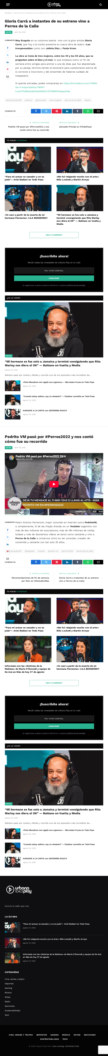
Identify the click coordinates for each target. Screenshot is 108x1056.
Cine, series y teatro (14, 979)
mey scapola (55, 100)
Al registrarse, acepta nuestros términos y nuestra (54, 285)
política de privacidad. (76, 285)
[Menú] (8, 4)
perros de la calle (73, 100)
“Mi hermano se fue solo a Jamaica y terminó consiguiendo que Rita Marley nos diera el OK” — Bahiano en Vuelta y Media (79, 219)
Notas (8, 32)
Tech (7, 1015)
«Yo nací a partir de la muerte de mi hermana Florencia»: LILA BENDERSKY (26, 216)
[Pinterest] (7, 69)
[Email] (7, 76)
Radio (7, 1001)
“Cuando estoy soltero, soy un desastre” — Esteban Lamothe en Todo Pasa (59, 396)
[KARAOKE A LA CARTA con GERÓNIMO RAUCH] (12, 414)
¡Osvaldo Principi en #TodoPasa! (75, 127)
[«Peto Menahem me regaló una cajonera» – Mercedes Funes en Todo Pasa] (12, 385)
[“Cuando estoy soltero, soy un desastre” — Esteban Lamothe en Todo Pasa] (12, 400)
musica (41, 551)
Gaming (8, 988)
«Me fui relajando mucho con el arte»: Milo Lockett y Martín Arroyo (78, 178)
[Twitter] (7, 55)
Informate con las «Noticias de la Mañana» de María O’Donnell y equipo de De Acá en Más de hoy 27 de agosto (27, 669)
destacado (30, 551)
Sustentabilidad (12, 1010)
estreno (28, 100)
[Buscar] (100, 4)
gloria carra (41, 100)
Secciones (9, 1006)
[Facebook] (7, 48)
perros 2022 (67, 551)
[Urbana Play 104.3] (54, 4)
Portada (8, 13)
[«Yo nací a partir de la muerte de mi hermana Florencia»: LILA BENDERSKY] (28, 198)
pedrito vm (53, 551)
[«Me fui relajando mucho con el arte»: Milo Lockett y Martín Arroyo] (80, 160)
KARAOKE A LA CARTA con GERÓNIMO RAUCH (45, 410)
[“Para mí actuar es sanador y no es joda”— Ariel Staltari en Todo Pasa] (28, 160)
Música (8, 992)
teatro (87, 100)
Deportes (9, 983)
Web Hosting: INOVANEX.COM (65, 1046)
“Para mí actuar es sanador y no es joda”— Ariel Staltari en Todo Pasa (24, 178)
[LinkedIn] (7, 62)
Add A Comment (54, 235)
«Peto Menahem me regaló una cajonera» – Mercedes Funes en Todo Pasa (58, 382)
